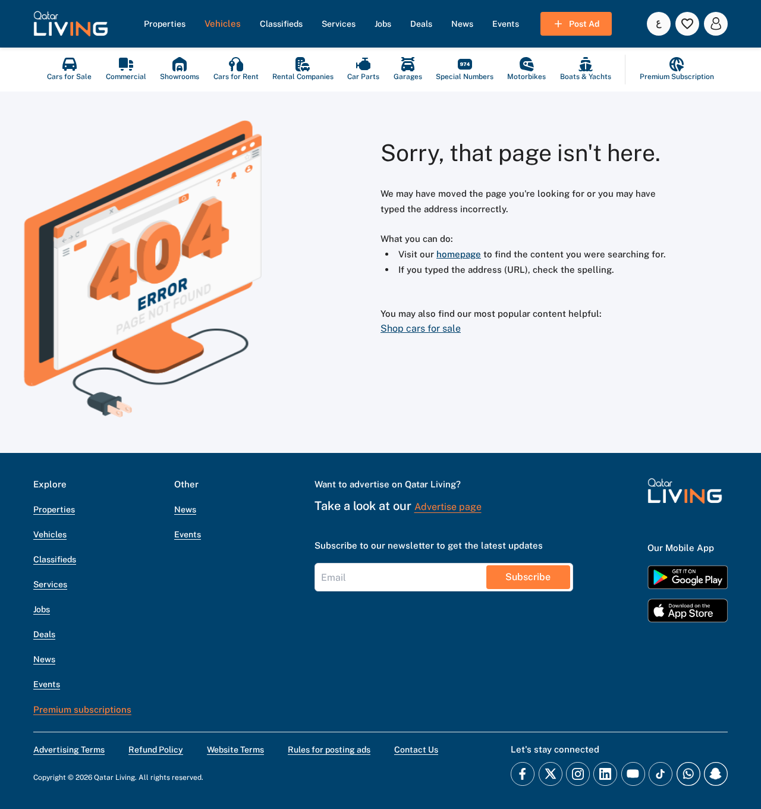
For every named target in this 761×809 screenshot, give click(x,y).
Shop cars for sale (420, 328)
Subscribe (528, 577)
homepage (458, 254)
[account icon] (716, 24)
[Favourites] (687, 24)
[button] (70, 24)
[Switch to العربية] (659, 24)
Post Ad (584, 24)
